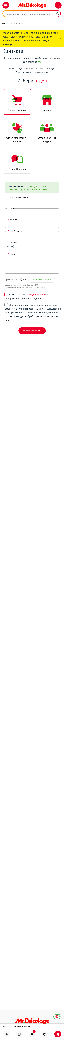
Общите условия (37, 294)
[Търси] (57, 13)
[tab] (17, 102)
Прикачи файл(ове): (16, 279)
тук (39, 61)
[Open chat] (57, 1017)
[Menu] (5, 5)
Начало (5, 23)
